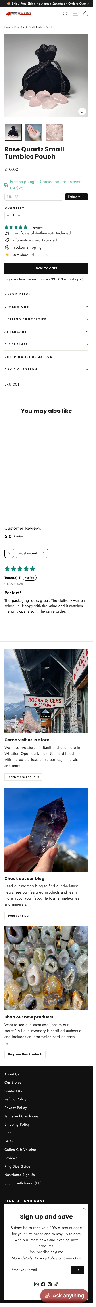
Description (17, 294)
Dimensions (16, 306)
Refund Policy (15, 1099)
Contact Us (13, 1090)
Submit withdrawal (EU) (23, 1183)
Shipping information (28, 357)
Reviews (10, 1157)
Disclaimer (16, 344)
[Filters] (9, 553)
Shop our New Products (25, 1054)
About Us (11, 1074)
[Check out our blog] (46, 830)
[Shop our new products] (46, 968)
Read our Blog (18, 915)
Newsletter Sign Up (19, 1174)
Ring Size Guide (17, 1166)
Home (7, 27)
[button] (16, 227)
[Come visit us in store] (46, 691)
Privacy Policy (15, 1107)
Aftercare (15, 332)
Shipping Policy (16, 1124)
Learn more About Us (23, 777)
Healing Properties (25, 319)
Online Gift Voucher (20, 1149)
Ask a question (21, 369)
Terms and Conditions (21, 1116)
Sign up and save (25, 1201)
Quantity (14, 208)
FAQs (8, 1141)
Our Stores (12, 1082)
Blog (8, 1132)
